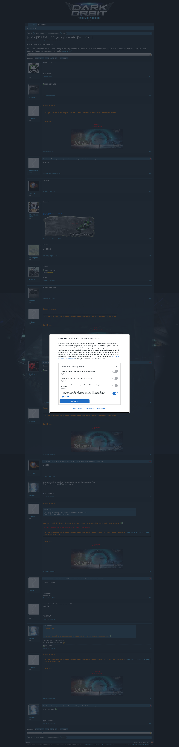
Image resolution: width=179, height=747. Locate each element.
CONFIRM (74, 401)
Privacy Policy (101, 408)
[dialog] (89, 373)
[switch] (115, 371)
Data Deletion (77, 408)
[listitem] (89, 367)
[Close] (125, 339)
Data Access (89, 408)
